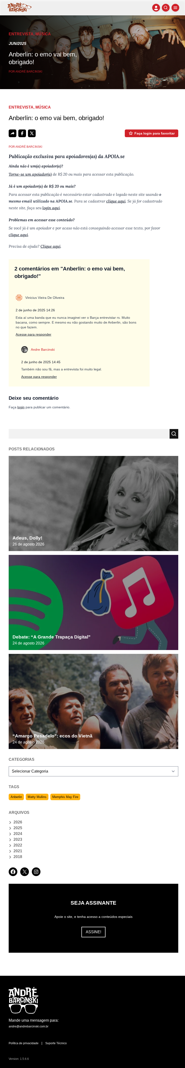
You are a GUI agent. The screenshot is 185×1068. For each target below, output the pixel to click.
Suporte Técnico (56, 1043)
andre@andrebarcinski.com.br (28, 1026)
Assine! (93, 932)
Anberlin (16, 797)
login (21, 407)
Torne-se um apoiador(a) (30, 174)
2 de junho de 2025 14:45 (40, 362)
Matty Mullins (37, 797)
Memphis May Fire (65, 797)
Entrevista (21, 34)
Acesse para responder (33, 334)
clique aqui (116, 201)
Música (43, 34)
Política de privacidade (24, 1043)
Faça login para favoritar (154, 133)
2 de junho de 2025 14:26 (35, 310)
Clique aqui (50, 246)
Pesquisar (174, 434)
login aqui (51, 207)
